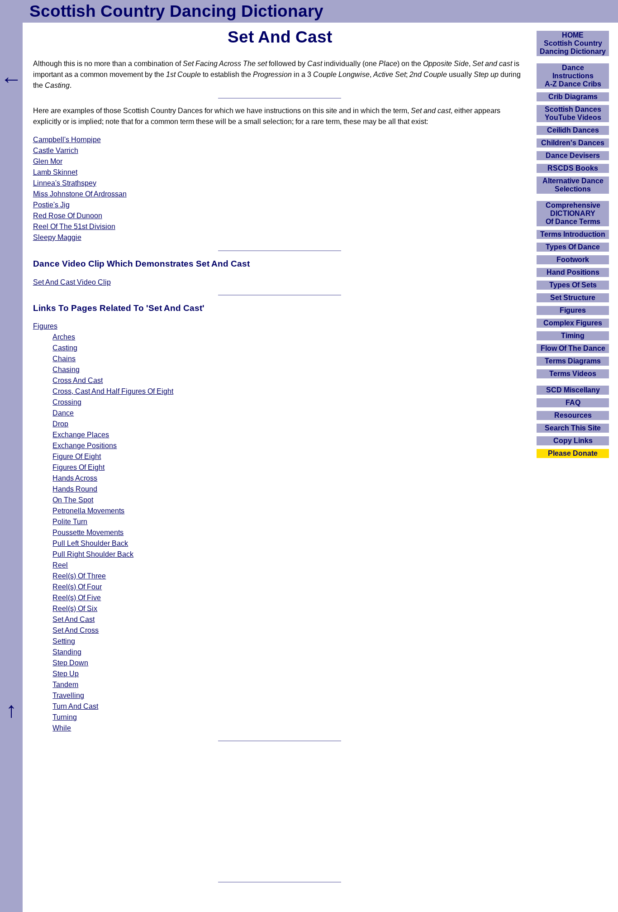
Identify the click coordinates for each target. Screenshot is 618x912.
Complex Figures (572, 323)
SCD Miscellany (573, 390)
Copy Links (573, 440)
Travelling (68, 695)
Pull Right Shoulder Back (92, 554)
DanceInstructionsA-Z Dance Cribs (573, 76)
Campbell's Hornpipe (67, 139)
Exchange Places (80, 435)
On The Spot (72, 500)
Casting (64, 348)
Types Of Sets (573, 285)
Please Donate (573, 453)
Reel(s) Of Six (74, 608)
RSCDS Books (572, 168)
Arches (63, 337)
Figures (45, 326)
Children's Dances (572, 143)
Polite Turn (69, 521)
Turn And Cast (75, 706)
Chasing (66, 369)
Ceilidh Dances (573, 130)
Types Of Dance (573, 247)
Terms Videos (572, 373)
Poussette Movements (88, 532)
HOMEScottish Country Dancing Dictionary (573, 43)
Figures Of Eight (78, 467)
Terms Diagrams (573, 361)
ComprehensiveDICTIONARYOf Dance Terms (573, 213)
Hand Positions (573, 272)
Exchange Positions (84, 445)
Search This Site (573, 428)
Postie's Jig (51, 205)
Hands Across (74, 478)
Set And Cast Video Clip (72, 282)
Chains (64, 359)
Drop (60, 424)
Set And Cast (73, 619)
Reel (60, 565)
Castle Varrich (55, 150)
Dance (63, 413)
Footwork (572, 259)
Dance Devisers (573, 155)
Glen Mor (47, 161)
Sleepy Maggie (57, 237)
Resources (573, 415)
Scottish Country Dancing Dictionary (176, 11)
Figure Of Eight (76, 456)
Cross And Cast (77, 380)
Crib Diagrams (573, 96)
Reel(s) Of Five (76, 598)
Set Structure (572, 297)
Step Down (70, 663)
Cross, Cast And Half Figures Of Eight (112, 391)
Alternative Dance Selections (573, 185)
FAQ (573, 402)
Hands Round (74, 489)
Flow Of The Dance (573, 348)
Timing (573, 335)
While (61, 728)
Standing (66, 652)
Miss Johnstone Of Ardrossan (80, 194)
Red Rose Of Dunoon (67, 216)
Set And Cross (75, 630)
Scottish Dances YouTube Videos (573, 113)
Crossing (66, 402)
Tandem (65, 684)
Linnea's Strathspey (64, 183)
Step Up (65, 674)
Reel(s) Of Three (79, 576)
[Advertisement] (280, 811)
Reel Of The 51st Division (74, 226)
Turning (64, 717)
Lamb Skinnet (55, 172)
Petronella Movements (88, 511)
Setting (63, 641)
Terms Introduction (572, 234)
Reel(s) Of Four (77, 587)
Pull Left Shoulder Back (90, 543)
